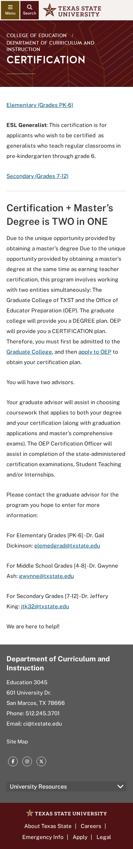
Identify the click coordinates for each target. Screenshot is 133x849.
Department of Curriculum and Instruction (50, 46)
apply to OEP (94, 352)
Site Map (17, 742)
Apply (80, 837)
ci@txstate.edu (42, 723)
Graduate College (29, 352)
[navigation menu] (10, 10)
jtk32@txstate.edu (45, 606)
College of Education (36, 35)
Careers (91, 826)
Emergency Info (43, 837)
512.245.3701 (43, 713)
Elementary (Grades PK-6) (39, 105)
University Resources (38, 786)
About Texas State (48, 826)
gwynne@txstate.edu (46, 576)
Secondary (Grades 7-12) (37, 176)
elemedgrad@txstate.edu (67, 545)
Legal (104, 837)
